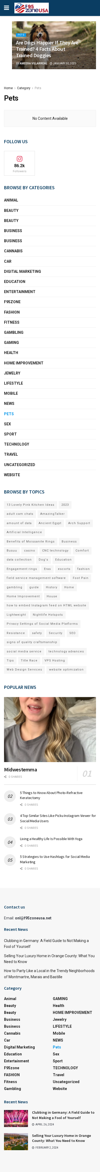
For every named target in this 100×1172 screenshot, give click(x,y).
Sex (7, 424)
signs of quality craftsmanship (32, 642)
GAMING (11, 342)
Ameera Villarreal (33, 63)
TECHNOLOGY (16, 444)
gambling (14, 587)
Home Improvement (23, 596)
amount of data (19, 523)
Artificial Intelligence (24, 532)
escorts (64, 569)
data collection (19, 559)
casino (29, 550)
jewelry (12, 373)
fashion (83, 569)
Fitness (11, 322)
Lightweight (16, 614)
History (51, 587)
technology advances (66, 651)
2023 (65, 505)
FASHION (12, 312)
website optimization (66, 669)
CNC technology (55, 550)
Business (13, 231)
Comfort (82, 550)
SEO (72, 633)
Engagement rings (22, 569)
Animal (11, 200)
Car (7, 261)
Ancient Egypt (50, 523)
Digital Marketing (22, 271)
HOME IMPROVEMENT (23, 363)
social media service (24, 651)
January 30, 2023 (64, 63)
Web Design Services (24, 669)
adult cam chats (20, 514)
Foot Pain (81, 578)
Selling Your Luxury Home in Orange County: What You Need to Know (61, 1138)
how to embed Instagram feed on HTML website (46, 605)
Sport (10, 434)
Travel (11, 454)
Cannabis (13, 251)
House (52, 596)
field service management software (36, 578)
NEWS (9, 403)
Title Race (29, 660)
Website (12, 475)
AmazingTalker (52, 514)
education (14, 281)
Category (23, 88)
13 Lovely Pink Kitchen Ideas (30, 505)
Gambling (13, 332)
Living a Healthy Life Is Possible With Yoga (51, 838)
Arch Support (79, 523)
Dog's (43, 559)
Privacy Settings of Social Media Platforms (42, 624)
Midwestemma (20, 769)
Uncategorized (19, 465)
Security (55, 633)
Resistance (16, 633)
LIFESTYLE (13, 383)
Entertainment (19, 292)
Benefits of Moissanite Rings (31, 541)
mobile (11, 393)
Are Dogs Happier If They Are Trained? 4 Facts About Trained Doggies (47, 49)
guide (34, 587)
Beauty (11, 210)
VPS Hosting (55, 660)
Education (63, 559)
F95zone (12, 302)
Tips (10, 660)
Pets (21, 35)
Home (8, 88)
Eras (47, 569)
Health (11, 353)
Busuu (12, 550)
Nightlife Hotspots (48, 614)
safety (37, 633)
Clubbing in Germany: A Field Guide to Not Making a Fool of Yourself (63, 1115)
